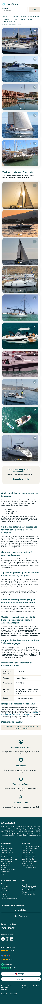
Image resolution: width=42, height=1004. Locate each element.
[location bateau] (10, 3)
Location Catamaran (29, 855)
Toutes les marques (29, 867)
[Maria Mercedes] (21, 307)
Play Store (23, 916)
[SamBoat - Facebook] (3, 939)
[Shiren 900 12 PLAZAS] (21, 364)
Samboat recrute (7, 848)
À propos (4, 846)
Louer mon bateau (7, 853)
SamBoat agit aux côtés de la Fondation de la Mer (19, 713)
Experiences (5, 871)
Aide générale (27, 884)
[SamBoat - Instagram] (7, 939)
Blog (2, 874)
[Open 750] (21, 223)
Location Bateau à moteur (31, 846)
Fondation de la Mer (8, 869)
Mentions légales (6, 985)
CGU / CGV (4, 987)
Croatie (4, 894)
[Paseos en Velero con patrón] (21, 153)
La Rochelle (5, 890)
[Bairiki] (21, 279)
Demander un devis (21, 479)
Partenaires (26, 987)
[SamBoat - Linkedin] (12, 939)
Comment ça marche (29, 890)
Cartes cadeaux (7, 861)
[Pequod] (21, 97)
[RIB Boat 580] (21, 420)
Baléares (4, 896)
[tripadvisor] (7, 964)
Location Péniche (28, 859)
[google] (5, 956)
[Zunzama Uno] (21, 448)
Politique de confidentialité (31, 985)
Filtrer (34, 9)
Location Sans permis (29, 861)
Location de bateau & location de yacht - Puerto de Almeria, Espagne (21, 727)
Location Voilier (27, 853)
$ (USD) (20, 979)
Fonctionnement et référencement (29, 887)
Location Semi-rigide (29, 848)
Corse (3, 892)
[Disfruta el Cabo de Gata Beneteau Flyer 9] (21, 336)
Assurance (5, 855)
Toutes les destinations (9, 898)
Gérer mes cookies (28, 894)
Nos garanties (6, 850)
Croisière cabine (27, 863)
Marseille (4, 884)
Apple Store (22, 910)
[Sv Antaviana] (21, 125)
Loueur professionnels (9, 859)
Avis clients (5, 865)
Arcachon (4, 886)
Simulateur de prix (7, 857)
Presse (3, 867)
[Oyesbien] (21, 251)
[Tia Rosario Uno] (21, 195)
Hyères (3, 888)
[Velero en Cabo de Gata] (21, 392)
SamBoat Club (6, 863)
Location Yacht (27, 850)
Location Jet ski (28, 857)
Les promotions (27, 865)
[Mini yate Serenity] (21, 69)
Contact (25, 892)
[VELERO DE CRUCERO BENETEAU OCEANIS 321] (21, 41)
